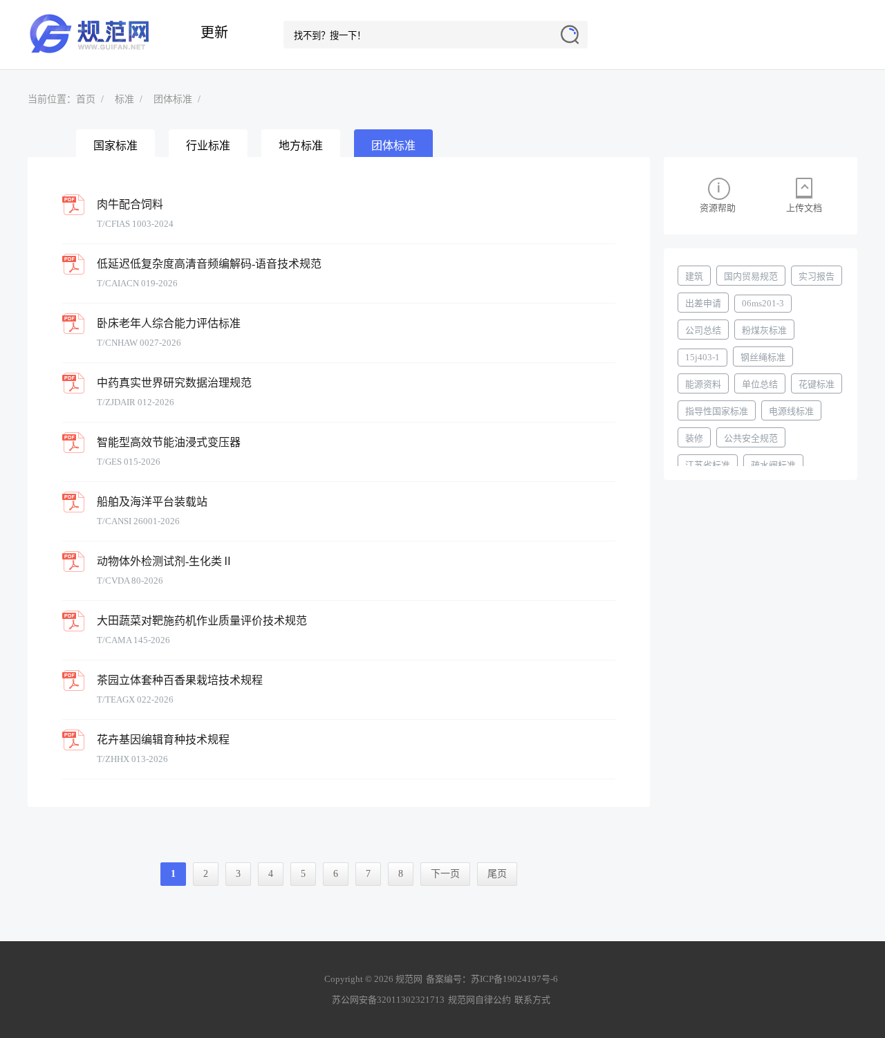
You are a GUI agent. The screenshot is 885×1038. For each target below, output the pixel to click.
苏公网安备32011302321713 (388, 999)
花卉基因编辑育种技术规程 (163, 739)
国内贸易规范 (751, 276)
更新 (214, 32)
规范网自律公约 (479, 999)
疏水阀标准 (773, 465)
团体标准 (172, 99)
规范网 (97, 34)
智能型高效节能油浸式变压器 (169, 442)
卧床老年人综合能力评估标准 (169, 323)
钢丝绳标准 (762, 357)
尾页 (497, 874)
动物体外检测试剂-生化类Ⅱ (165, 561)
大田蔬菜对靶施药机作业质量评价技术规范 (202, 621)
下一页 (445, 874)
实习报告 (817, 276)
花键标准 (817, 384)
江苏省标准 (707, 465)
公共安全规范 (751, 438)
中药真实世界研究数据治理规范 (174, 383)
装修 (694, 438)
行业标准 (208, 145)
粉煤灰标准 (764, 330)
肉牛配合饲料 (130, 204)
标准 (124, 99)
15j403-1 (702, 357)
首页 (85, 99)
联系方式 (532, 999)
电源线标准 (791, 411)
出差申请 (703, 303)
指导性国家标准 (716, 411)
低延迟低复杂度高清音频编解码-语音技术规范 (209, 264)
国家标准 (115, 145)
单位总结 (760, 384)
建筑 (694, 276)
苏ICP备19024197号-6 (514, 979)
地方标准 (301, 145)
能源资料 (703, 384)
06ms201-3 (763, 303)
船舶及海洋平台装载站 (152, 502)
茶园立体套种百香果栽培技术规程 (180, 680)
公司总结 (703, 330)
